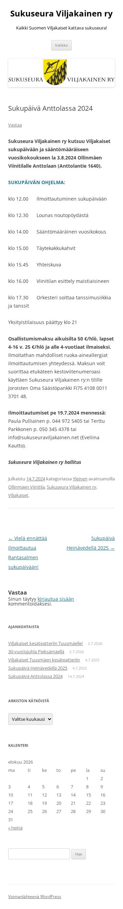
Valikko (61, 45)
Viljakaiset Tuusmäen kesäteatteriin (44, 660)
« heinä (15, 828)
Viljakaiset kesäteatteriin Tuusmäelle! (45, 643)
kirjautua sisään (56, 599)
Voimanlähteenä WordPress (34, 896)
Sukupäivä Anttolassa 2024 (35, 676)
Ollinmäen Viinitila (26, 487)
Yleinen (80, 479)
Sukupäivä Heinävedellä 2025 (37, 668)
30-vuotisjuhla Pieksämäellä (36, 651)
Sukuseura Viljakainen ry (61, 13)
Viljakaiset (18, 495)
